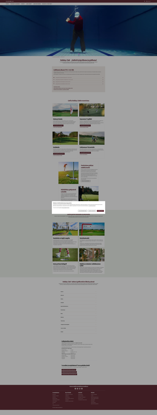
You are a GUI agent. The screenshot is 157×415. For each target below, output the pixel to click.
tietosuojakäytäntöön (65, 207)
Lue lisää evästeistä (91, 205)
